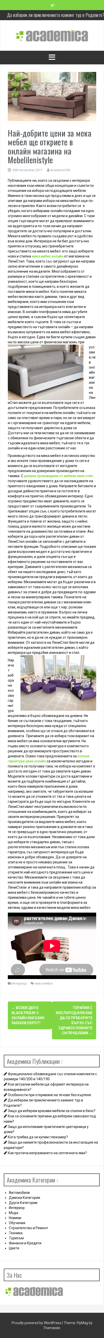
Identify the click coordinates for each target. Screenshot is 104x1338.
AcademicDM (60, 170)
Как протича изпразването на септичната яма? (47, 1153)
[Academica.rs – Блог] (52, 35)
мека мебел (44, 983)
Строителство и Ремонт (28, 1228)
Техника (15, 1233)
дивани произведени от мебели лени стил (58, 476)
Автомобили (19, 1193)
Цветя (14, 1248)
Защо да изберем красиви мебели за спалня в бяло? (51, 1111)
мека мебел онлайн (47, 256)
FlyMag (82, 1323)
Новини (15, 1218)
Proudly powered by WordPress (37, 1323)
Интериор (19, 983)
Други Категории (23, 1203)
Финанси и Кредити (25, 1243)
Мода (13, 1213)
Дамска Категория (24, 1198)
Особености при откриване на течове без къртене (49, 1095)
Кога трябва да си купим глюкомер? (38, 1137)
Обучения (17, 1223)
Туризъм (16, 1238)
